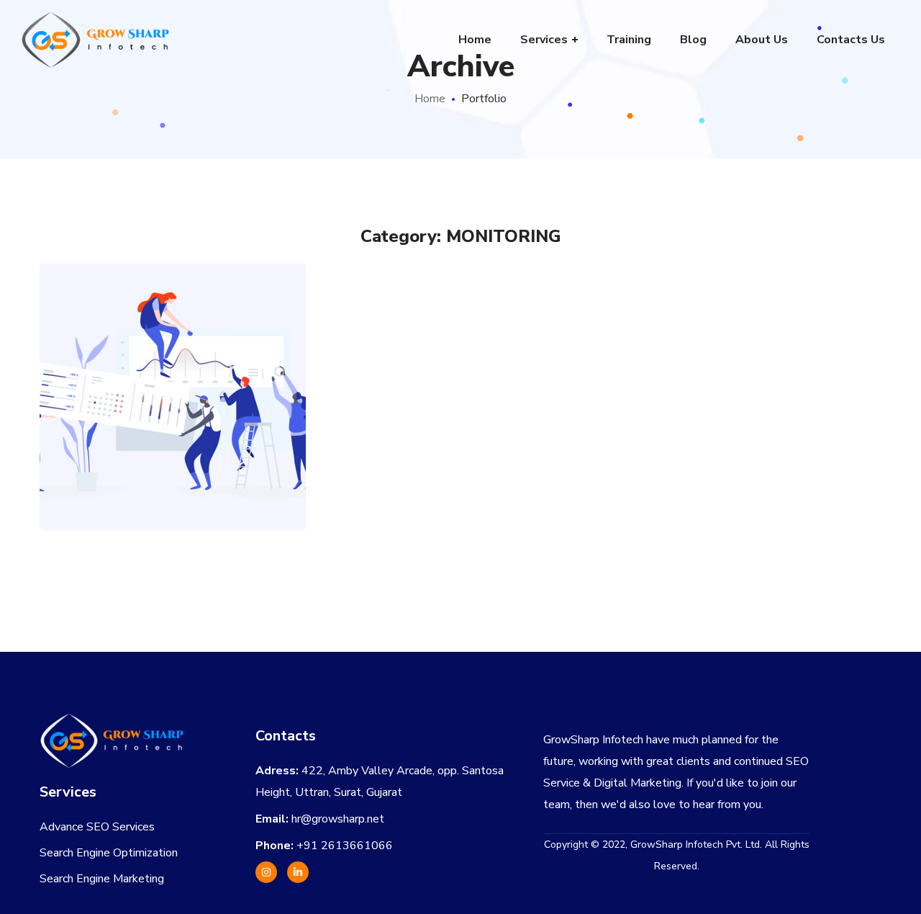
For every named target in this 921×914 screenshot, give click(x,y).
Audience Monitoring (172, 365)
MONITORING (173, 424)
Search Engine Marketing (102, 879)
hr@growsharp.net (337, 819)
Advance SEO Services (97, 827)
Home (429, 99)
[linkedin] (298, 872)
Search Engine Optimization (109, 853)
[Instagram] (266, 872)
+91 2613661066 (344, 845)
